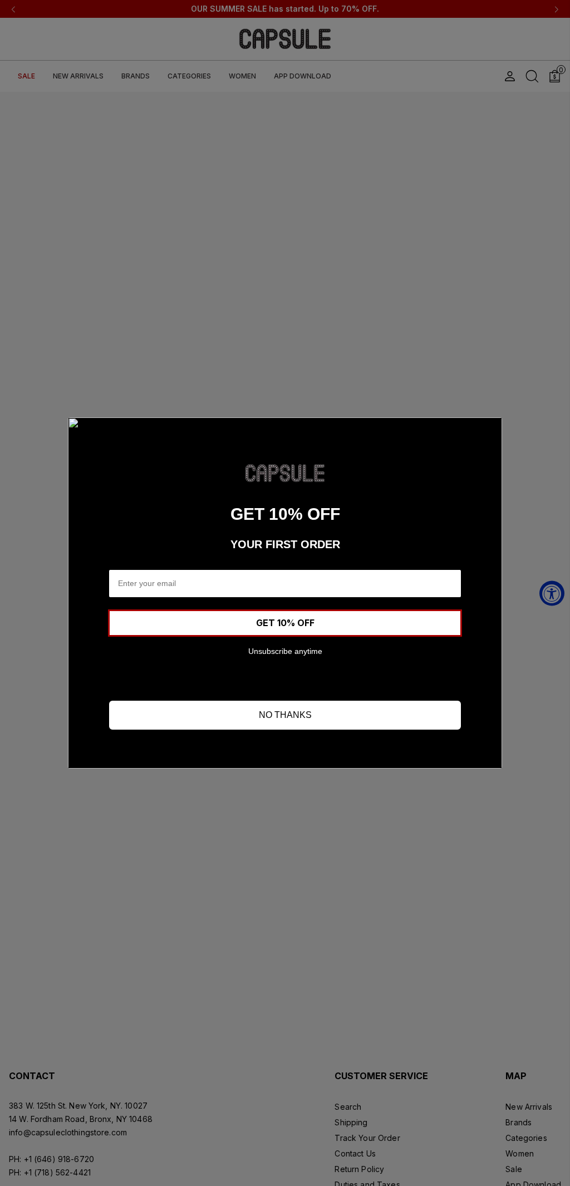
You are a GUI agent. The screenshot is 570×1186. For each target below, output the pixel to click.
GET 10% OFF (285, 622)
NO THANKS (285, 715)
